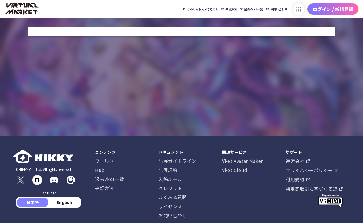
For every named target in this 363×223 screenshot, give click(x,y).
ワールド (104, 160)
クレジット (170, 188)
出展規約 (168, 170)
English (64, 202)
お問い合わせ (173, 215)
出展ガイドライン (177, 160)
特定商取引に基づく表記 (312, 188)
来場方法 (104, 188)
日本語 (33, 202)
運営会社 (296, 160)
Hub (100, 170)
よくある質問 (173, 197)
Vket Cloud (234, 170)
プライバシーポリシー (310, 170)
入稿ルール (170, 179)
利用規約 (296, 179)
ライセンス (170, 206)
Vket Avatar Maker (242, 160)
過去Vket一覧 (109, 179)
